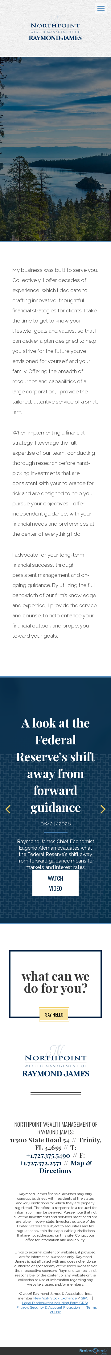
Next (103, 808)
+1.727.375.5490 (48, 1155)
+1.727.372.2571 (40, 1162)
